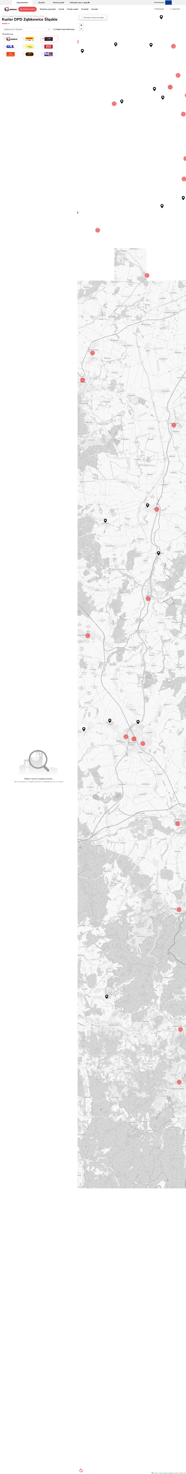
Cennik (61, 9)
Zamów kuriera (28, 9)
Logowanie (176, 9)
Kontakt (94, 9)
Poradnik (84, 9)
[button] (177, 823)
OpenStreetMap (163, 1473)
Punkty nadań (72, 9)
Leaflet (155, 1473)
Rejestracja (159, 9)
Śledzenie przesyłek (48, 9)
